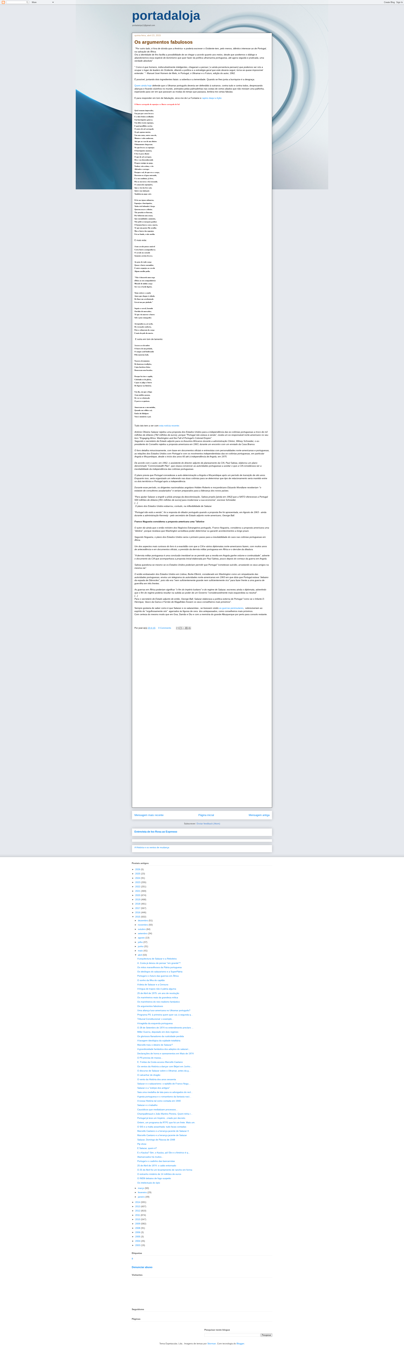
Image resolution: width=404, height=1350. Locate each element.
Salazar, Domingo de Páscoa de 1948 (156, 1139)
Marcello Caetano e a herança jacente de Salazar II (163, 1131)
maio (140, 950)
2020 (138, 895)
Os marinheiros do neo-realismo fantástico (158, 1001)
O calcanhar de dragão (148, 1075)
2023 (138, 882)
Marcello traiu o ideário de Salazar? (155, 1045)
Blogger (240, 1343)
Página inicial (206, 815)
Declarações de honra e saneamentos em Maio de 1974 (165, 1053)
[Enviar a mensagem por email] (177, 628)
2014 (138, 1202)
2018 (138, 903)
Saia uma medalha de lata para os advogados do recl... (165, 1092)
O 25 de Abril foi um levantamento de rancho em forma (164, 1170)
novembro (143, 924)
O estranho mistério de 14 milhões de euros (159, 1174)
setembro (143, 933)
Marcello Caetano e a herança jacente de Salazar (162, 1135)
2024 (138, 878)
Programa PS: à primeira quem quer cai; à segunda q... (165, 1014)
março (141, 1188)
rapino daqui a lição (212, 98)
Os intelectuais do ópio (148, 1182)
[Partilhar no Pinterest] (189, 628)
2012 (138, 1210)
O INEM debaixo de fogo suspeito (154, 1178)
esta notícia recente (169, 425)
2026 (138, 869)
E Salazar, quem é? (147, 1148)
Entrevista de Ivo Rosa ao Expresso (155, 831)
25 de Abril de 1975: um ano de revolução (158, 993)
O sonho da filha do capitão (151, 980)
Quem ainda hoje (143, 85)
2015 (138, 916)
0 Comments (164, 628)
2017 (138, 908)
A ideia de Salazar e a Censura (152, 984)
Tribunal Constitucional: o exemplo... (155, 1019)
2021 (138, 891)
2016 (138, 912)
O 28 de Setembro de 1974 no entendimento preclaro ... (165, 1027)
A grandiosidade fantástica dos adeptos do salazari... (163, 1049)
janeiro (141, 1197)
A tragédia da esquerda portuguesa (155, 1023)
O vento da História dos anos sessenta (156, 1079)
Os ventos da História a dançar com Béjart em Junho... (164, 1066)
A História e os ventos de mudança (151, 847)
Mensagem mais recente (148, 815)
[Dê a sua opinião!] (180, 628)
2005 (138, 1236)
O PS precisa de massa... (150, 1057)
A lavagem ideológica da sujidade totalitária (158, 1040)
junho (141, 946)
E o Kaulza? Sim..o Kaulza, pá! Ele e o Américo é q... (163, 1152)
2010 (138, 1219)
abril (140, 955)
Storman (211, 1343)
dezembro (143, 920)
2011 (138, 1215)
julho (140, 942)
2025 (138, 873)
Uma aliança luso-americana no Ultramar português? (163, 1010)
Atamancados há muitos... (150, 1157)
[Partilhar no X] (183, 628)
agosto (141, 937)
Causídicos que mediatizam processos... (157, 1109)
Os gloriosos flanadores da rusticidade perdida (160, 1036)
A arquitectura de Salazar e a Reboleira (157, 958)
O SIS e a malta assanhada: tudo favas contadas (161, 1126)
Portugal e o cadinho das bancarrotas (156, 1161)
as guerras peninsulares (231, 608)
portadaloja (166, 15)
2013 (138, 1206)
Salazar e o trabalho (147, 1105)
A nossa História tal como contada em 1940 (159, 1101)
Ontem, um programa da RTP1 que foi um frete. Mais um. (166, 1122)
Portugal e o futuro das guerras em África (158, 976)
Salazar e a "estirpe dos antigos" (153, 1088)
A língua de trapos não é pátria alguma (156, 989)
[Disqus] (202, 677)
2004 (138, 1241)
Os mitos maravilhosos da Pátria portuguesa (159, 967)
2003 (138, 1245)
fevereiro (142, 1192)
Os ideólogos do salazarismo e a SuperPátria (159, 971)
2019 (138, 899)
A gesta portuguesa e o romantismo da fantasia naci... (164, 1096)
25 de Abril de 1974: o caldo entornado (156, 1165)
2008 (138, 1228)
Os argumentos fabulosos (150, 1006)
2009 (138, 1223)
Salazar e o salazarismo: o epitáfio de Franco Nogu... (163, 1083)
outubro (142, 929)
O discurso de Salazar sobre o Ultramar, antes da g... (163, 1070)
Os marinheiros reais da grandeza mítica (157, 997)
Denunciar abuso (142, 1267)
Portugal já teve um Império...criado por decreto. (161, 1118)
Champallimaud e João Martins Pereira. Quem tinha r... (164, 1114)
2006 (138, 1232)
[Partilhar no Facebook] (186, 628)
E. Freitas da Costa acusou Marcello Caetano (160, 1062)
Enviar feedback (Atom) (208, 823)
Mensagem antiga (259, 815)
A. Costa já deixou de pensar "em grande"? (159, 963)
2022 (138, 886)
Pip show (141, 1144)
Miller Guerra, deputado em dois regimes (157, 1032)
